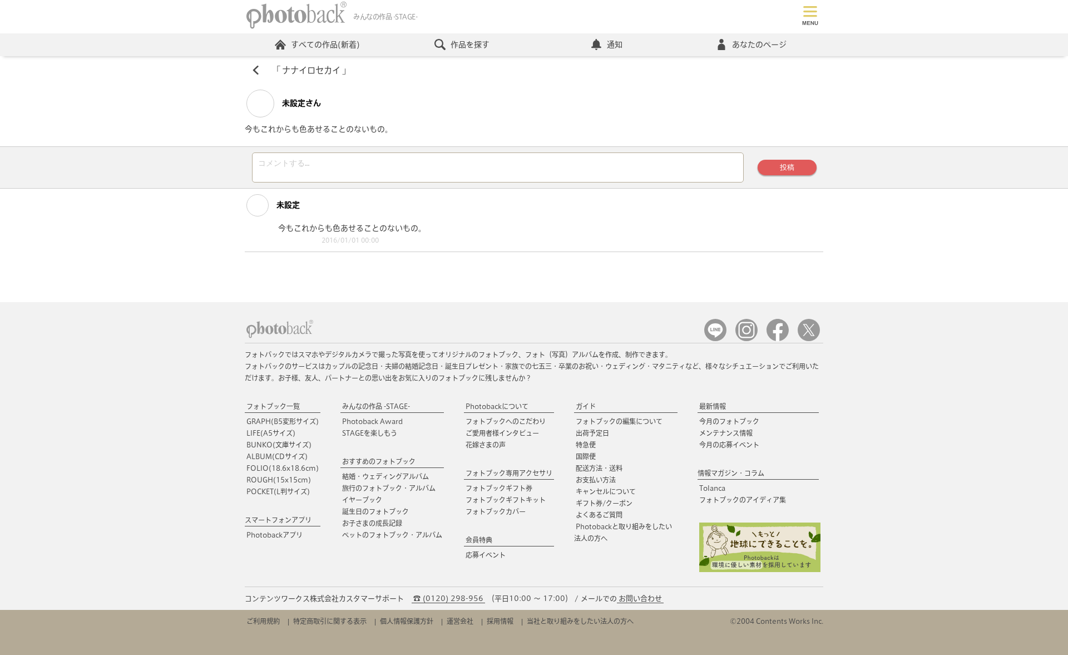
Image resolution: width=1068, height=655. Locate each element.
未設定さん (300, 103)
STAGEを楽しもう (369, 433)
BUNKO (279, 444)
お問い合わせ (640, 598)
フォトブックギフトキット (506, 499)
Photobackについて (497, 406)
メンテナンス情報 (726, 433)
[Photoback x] (809, 338)
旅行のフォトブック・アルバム (389, 488)
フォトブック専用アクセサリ (509, 473)
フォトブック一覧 (273, 406)
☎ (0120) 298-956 (448, 598)
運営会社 (460, 621)
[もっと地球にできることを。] (760, 569)
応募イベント (486, 554)
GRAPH (282, 421)
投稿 (787, 167)
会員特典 (479, 539)
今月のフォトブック (729, 421)
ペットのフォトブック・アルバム (392, 534)
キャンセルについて (606, 491)
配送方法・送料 (599, 468)
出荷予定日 (592, 433)
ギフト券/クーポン (604, 503)
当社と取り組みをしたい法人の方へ (580, 621)
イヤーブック (362, 499)
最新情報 (712, 406)
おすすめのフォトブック (379, 461)
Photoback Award (372, 421)
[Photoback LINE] (715, 338)
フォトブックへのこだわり (506, 421)
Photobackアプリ (274, 534)
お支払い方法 (596, 479)
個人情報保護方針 (406, 621)
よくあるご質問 (599, 514)
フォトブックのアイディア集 (742, 499)
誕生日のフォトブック (375, 511)
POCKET (278, 491)
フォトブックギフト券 (499, 488)
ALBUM (277, 456)
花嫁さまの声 (486, 444)
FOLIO (282, 468)
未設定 (287, 205)
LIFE (270, 433)
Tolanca (712, 488)
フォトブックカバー (496, 511)
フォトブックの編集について (619, 421)
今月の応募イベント (729, 444)
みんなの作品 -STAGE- (376, 406)
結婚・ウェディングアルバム (385, 476)
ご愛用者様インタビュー (502, 433)
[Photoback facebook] (777, 338)
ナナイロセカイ (311, 70)
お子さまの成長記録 (372, 523)
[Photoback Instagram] (746, 338)
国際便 (586, 456)
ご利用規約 (263, 621)
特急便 (586, 444)
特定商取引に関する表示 (330, 621)
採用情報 (500, 621)
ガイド (586, 406)
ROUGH (278, 479)
